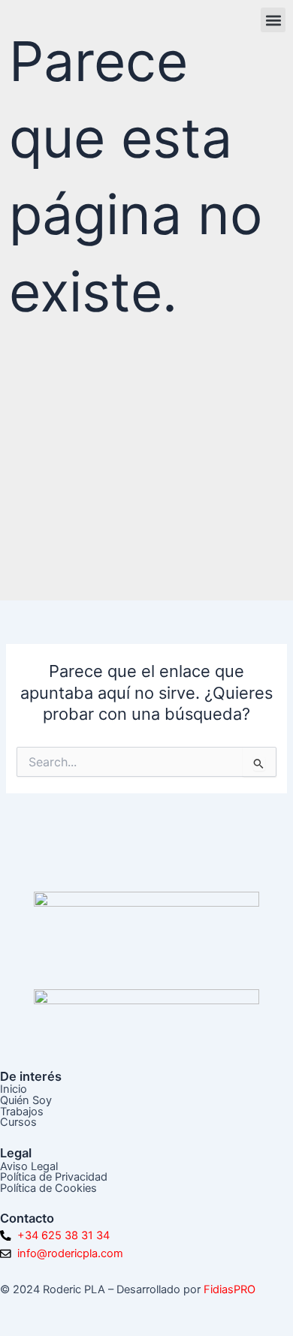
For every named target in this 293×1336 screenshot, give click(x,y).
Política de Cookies (48, 1188)
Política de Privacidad (53, 1177)
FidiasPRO (229, 1289)
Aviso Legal (29, 1166)
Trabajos (22, 1111)
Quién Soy (26, 1100)
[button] (273, 20)
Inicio (13, 1089)
